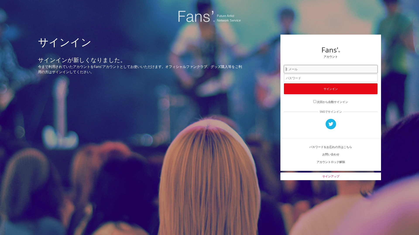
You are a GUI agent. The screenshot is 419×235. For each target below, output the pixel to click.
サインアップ (330, 176)
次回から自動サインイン (332, 102)
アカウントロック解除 (331, 162)
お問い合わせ (330, 154)
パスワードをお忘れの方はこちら (330, 147)
